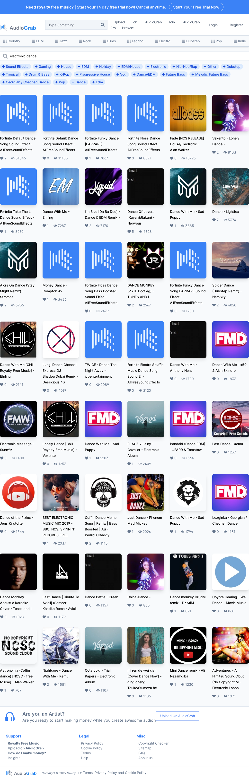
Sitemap (144, 748)
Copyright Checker (153, 743)
